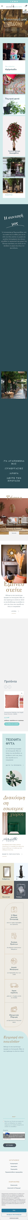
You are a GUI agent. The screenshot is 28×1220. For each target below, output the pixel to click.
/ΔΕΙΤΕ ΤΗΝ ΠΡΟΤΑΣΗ (13, 479)
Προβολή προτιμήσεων (14, 1214)
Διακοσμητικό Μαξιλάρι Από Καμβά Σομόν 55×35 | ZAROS (13, 713)
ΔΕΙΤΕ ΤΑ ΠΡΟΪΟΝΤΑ (13, 765)
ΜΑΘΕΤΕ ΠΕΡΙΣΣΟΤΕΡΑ (11, 854)
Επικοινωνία (14, 1185)
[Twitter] (13, 1)
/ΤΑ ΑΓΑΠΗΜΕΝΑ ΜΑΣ (14, 462)
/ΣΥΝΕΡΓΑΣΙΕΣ (14, 468)
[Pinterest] (17, 1)
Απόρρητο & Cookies (14, 1218)
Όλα (14, 1210)
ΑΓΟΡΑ (14, 611)
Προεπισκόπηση (21, 693)
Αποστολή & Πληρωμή (13, 1188)
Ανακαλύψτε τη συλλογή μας (11, 30)
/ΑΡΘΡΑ (14, 473)
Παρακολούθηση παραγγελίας (14, 1172)
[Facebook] (11, 1)
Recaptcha (5, 1130)
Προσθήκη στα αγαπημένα (21, 696)
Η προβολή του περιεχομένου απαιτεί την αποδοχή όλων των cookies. (14, 1135)
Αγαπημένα (14, 1166)
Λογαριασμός (14, 1163)
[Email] (15, 1)
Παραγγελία (14, 1169)
